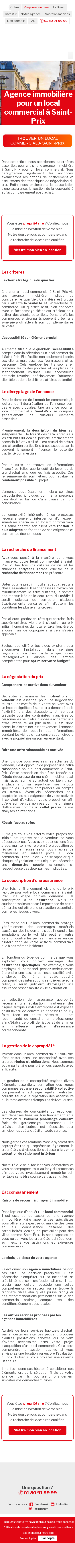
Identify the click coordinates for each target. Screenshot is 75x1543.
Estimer (59, 7)
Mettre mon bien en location (37, 250)
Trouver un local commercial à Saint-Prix (37, 140)
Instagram (41, 1508)
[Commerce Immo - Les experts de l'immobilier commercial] (37, 1469)
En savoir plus (27, 1538)
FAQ (32, 21)
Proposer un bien (36, 7)
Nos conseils (16, 21)
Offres (15, 7)
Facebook (41, 1504)
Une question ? (39, 1490)
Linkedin (62, 1504)
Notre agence (31, 14)
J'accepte (48, 1538)
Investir (11, 14)
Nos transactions (57, 14)
